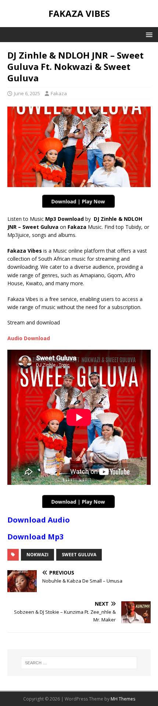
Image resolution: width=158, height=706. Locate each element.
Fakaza (59, 93)
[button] (148, 34)
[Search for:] (79, 663)
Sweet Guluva (79, 554)
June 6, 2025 (27, 93)
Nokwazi (37, 554)
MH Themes (123, 699)
